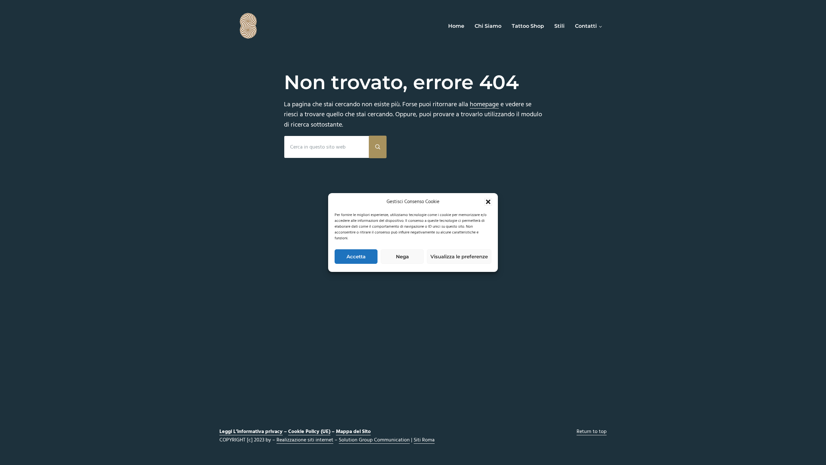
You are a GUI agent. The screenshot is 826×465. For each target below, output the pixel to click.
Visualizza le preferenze (459, 256)
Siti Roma (424, 440)
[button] (488, 202)
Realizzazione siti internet (305, 440)
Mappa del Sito (353, 432)
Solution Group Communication (374, 440)
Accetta (356, 256)
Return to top (592, 432)
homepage (484, 104)
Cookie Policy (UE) (309, 432)
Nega (402, 256)
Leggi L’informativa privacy (251, 432)
